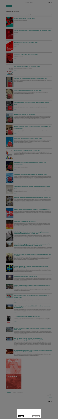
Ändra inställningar (36, 416)
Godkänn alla (21, 416)
